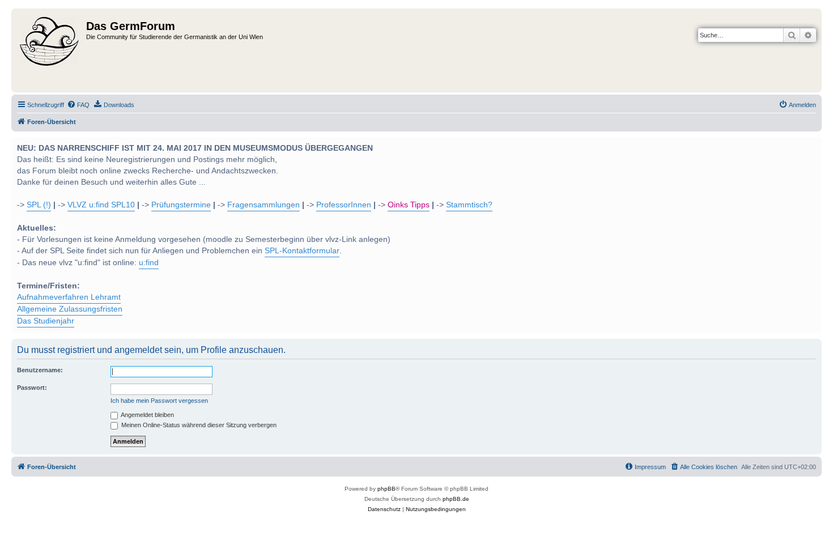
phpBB (386, 489)
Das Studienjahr (45, 321)
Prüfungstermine (181, 205)
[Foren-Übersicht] (50, 50)
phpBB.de (456, 499)
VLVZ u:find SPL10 (101, 205)
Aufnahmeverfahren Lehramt (69, 297)
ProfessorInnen (343, 205)
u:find (149, 262)
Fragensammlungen (263, 205)
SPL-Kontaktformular (302, 250)
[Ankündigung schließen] (812, 144)
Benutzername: (40, 370)
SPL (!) (39, 205)
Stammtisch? (469, 205)
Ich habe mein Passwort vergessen (159, 400)
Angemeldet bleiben (147, 414)
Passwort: (32, 387)
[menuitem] (78, 105)
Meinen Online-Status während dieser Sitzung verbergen (198, 425)
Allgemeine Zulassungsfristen (69, 309)
